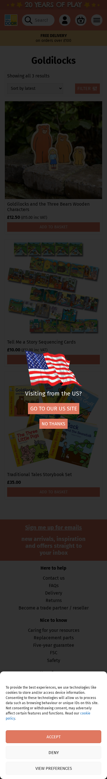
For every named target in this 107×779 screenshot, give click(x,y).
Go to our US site (53, 408)
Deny (54, 752)
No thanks (53, 423)
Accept (54, 736)
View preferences (53, 768)
